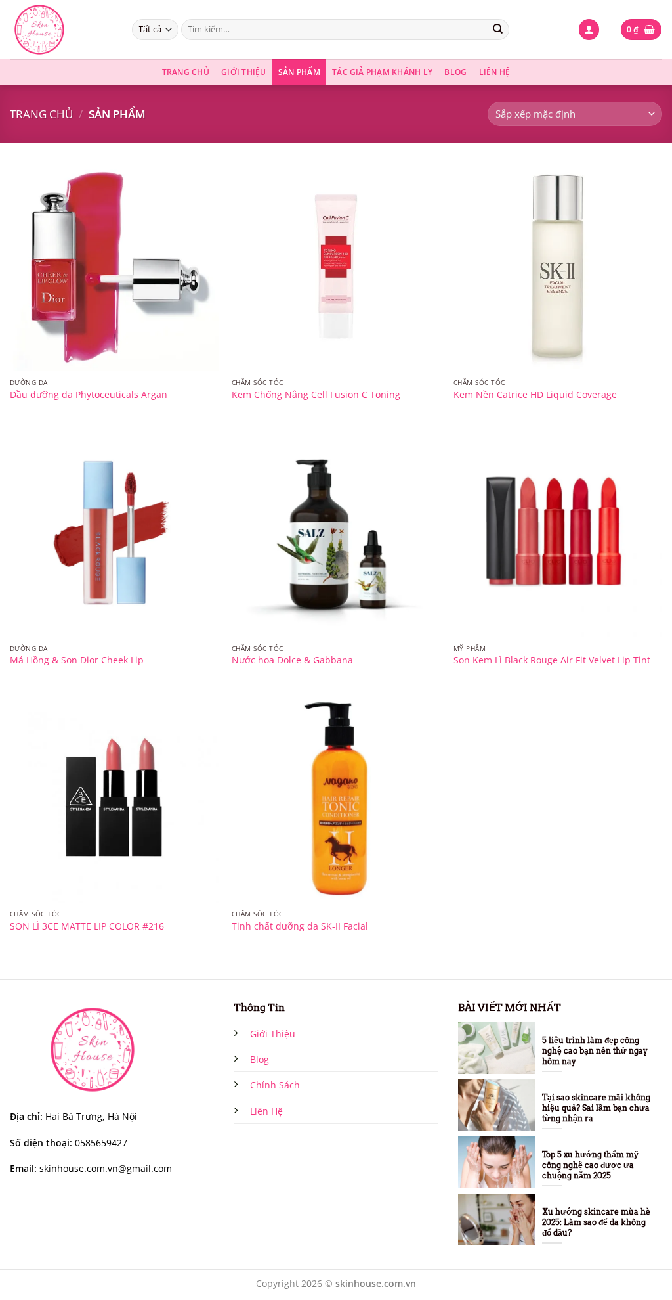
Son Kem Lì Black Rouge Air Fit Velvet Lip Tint (551, 660)
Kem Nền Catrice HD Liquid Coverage (535, 395)
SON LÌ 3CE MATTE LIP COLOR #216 (87, 926)
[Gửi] (498, 29)
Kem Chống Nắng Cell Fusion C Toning (316, 395)
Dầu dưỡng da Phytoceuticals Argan (88, 395)
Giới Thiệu (243, 72)
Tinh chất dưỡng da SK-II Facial (300, 926)
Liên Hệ (495, 72)
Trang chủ (41, 114)
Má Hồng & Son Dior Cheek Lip (77, 660)
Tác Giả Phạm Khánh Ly (382, 72)
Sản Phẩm (299, 72)
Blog (455, 72)
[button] (588, 29)
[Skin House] (61, 29)
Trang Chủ (185, 72)
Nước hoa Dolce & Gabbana (292, 660)
